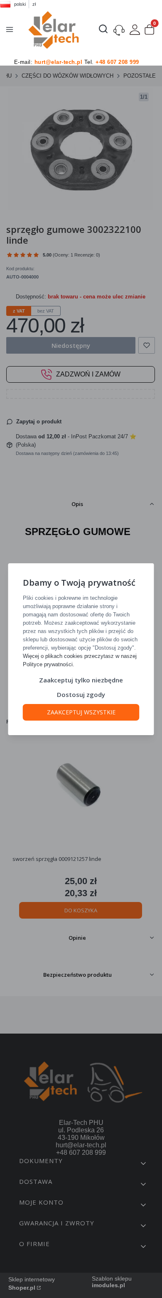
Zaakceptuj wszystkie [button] (81, 712)
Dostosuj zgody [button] (81, 694)
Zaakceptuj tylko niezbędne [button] (81, 680)
